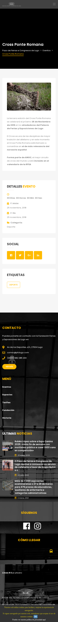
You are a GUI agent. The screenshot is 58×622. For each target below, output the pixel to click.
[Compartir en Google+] (29, 255)
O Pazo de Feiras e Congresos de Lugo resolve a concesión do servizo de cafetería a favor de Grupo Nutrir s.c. (35, 466)
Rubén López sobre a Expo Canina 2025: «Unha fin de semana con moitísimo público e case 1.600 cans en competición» (35, 446)
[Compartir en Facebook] (11, 255)
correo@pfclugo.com (18, 352)
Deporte (11, 226)
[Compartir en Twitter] (20, 255)
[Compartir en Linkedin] (38, 255)
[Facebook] (26, 528)
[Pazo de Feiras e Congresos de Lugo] (25, 593)
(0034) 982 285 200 (17, 357)
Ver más (9, 366)
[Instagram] (37, 528)
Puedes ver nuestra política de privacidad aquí (29, 620)
